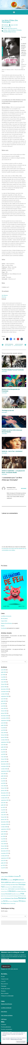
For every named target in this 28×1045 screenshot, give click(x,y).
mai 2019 (3, 867)
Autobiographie (18, 882)
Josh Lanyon (11, 889)
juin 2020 (3, 836)
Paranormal (18, 893)
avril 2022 (3, 783)
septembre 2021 (5, 800)
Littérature (12, 891)
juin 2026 (3, 674)
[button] (14, 12)
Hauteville (5, 31)
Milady (9, 31)
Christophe (18, 30)
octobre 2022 (4, 768)
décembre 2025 (4, 689)
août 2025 (3, 698)
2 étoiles (2, 876)
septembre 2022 (5, 771)
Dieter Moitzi (15, 884)
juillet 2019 (3, 863)
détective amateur (17, 887)
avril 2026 (3, 679)
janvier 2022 (4, 790)
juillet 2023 (3, 747)
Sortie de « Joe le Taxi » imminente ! (12, 451)
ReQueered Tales (9, 898)
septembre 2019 (5, 858)
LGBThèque (4, 1019)
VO (20, 901)
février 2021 (4, 817)
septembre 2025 (5, 696)
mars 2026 (3, 682)
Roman (16, 898)
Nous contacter (4, 993)
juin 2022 (3, 778)
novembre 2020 (4, 824)
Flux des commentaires (6, 1029)
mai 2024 (3, 727)
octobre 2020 (4, 826)
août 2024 (3, 723)
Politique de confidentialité (7, 995)
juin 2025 (3, 703)
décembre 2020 (4, 822)
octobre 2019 (4, 855)
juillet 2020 (3, 834)
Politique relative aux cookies (16, 1039)
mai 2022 (3, 781)
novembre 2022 (4, 766)
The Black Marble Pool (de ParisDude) (13, 370)
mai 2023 (3, 752)
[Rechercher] (25, 661)
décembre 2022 (4, 764)
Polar (22, 894)
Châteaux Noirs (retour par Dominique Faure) (11, 655)
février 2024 (4, 735)
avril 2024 (3, 730)
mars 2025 (3, 708)
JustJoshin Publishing (20, 889)
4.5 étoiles (16, 876)
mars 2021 (3, 814)
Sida (2, 901)
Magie (22, 891)
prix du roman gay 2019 (15, 895)
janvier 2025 (4, 713)
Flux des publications (6, 1027)
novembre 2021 (4, 795)
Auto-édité (12, 882)
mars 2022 (3, 785)
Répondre (23, 488)
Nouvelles (14, 893)
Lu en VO (3, 981)
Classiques (3, 986)
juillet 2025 (3, 701)
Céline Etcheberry (12, 30)
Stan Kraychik (10, 901)
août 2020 (3, 831)
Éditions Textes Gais (11, 903)
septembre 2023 (5, 742)
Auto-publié (5, 882)
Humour (6, 889)
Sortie (5, 901)
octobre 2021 (4, 797)
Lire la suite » (4, 371)
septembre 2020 (5, 829)
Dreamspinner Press (8, 886)
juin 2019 (3, 865)
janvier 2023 (4, 761)
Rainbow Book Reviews (6, 623)
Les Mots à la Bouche (6, 1007)
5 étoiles (5, 30)
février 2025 (4, 711)
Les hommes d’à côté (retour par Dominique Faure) (13, 645)
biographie (24, 882)
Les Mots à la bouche (6, 616)
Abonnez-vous (6, 966)
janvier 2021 (4, 819)
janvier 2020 (4, 848)
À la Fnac (4, 297)
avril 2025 (3, 706)
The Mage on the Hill (8, 410)
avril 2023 (3, 754)
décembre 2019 (4, 851)
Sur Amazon (5, 295)
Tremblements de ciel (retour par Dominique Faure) (13, 641)
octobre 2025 (4, 694)
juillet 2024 (3, 725)
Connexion (3, 1024)
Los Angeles (18, 891)
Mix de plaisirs (4, 618)
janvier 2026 (4, 686)
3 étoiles (6, 876)
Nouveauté (8, 894)
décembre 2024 (4, 715)
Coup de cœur (6, 28)
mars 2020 (3, 843)
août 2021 (3, 802)
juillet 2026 (3, 672)
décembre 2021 (4, 793)
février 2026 (4, 684)
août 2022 (3, 773)
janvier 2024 (4, 737)
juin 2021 (3, 807)
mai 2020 (3, 838)
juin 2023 (3, 749)
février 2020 (4, 846)
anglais (16, 880)
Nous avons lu (13, 28)
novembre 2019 (4, 853)
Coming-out (9, 884)
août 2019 (3, 860)
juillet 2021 (3, 805)
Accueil (3, 976)
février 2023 (4, 759)
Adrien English (10, 879)
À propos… (3, 991)
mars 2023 (3, 756)
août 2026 (3, 669)
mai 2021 (3, 810)
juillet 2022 (3, 776)
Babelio (3, 625)
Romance (14, 31)
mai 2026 (3, 677)
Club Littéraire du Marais (6, 1015)
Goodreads (3, 628)
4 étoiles (10, 876)
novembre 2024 (4, 718)
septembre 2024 (5, 720)
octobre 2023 (4, 739)
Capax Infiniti (4, 621)
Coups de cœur (4, 979)
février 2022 (4, 788)
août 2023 (3, 744)
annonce (21, 880)
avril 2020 (3, 841)
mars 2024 (3, 732)
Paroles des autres (5, 988)
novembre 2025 (4, 691)
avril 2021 (3, 812)
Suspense (15, 901)
